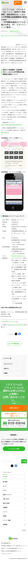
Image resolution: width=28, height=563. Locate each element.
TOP (2, 35)
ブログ (4, 490)
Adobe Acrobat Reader (16, 324)
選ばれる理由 (6, 503)
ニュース (6, 35)
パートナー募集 (7, 520)
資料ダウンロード (7, 494)
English (24, 530)
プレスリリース (13, 35)
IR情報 (4, 516)
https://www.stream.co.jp (18, 256)
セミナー (5, 486)
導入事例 (5, 481)
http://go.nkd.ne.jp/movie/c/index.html (11, 124)
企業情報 (5, 507)
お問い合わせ (6, 499)
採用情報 (5, 524)
